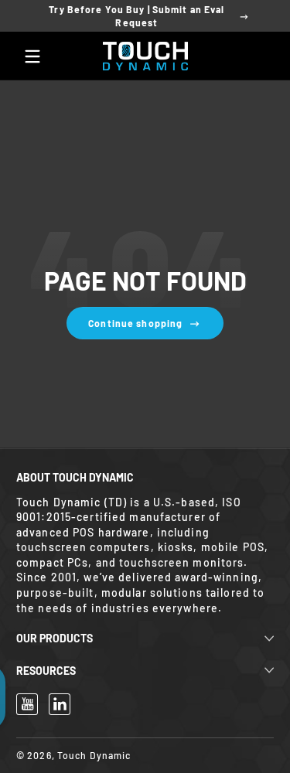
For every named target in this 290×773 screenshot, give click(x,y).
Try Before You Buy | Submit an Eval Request (136, 16)
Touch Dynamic (94, 755)
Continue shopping (135, 323)
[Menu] (32, 56)
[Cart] (257, 56)
